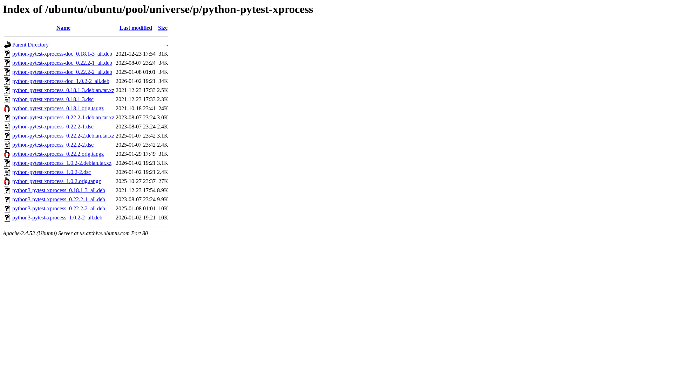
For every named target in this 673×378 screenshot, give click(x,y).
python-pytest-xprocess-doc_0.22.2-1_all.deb (62, 63)
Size (163, 28)
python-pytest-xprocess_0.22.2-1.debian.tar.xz (63, 117)
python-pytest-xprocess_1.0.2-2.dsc (51, 172)
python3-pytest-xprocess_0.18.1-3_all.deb (58, 190)
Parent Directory (30, 45)
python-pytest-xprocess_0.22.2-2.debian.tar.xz (63, 136)
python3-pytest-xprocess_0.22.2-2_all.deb (58, 208)
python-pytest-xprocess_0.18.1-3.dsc (53, 99)
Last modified (136, 28)
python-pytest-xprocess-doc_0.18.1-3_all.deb (62, 54)
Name (63, 28)
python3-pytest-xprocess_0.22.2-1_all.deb (58, 199)
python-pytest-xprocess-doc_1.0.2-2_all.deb (60, 81)
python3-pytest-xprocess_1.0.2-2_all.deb (57, 217)
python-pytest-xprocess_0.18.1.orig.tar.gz (58, 108)
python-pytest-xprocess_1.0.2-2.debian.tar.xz (61, 163)
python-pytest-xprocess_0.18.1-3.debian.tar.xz (63, 90)
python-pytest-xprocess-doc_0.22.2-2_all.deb (62, 72)
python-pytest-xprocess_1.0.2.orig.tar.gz (56, 181)
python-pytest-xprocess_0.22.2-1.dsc (53, 127)
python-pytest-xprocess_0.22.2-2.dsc (53, 145)
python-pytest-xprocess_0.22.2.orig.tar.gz (58, 154)
